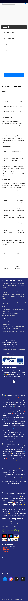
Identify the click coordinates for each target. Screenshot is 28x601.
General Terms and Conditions (10, 339)
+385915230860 (15, 320)
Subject (5, 44)
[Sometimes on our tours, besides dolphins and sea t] (14, 382)
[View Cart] (25, 5)
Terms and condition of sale (9, 342)
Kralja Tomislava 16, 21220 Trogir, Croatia (13, 318)
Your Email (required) (9, 38)
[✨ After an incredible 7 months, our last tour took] (14, 504)
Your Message (7, 50)
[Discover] (4, 541)
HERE (17, 354)
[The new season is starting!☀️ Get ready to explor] (14, 480)
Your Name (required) (9, 32)
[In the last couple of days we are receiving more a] (14, 455)
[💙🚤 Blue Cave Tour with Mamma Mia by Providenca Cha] (14, 406)
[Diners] (13, 541)
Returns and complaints (8, 346)
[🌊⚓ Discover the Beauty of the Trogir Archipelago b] (14, 431)
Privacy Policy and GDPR (8, 340)
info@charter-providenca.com (14, 321)
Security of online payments (9, 344)
